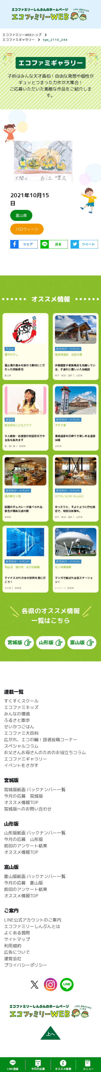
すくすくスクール (21, 701)
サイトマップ (17, 939)
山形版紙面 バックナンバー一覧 (34, 833)
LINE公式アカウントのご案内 (32, 920)
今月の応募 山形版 (23, 839)
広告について (17, 952)
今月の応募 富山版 (23, 883)
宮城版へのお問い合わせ (27, 809)
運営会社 (12, 959)
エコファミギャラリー (18, 39)
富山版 (77, 642)
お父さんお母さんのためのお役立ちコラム (45, 752)
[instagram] (50, 988)
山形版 (46, 642)
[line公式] (67, 988)
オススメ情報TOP (21, 802)
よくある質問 (17, 933)
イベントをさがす (21, 765)
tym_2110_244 (55, 39)
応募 (38, 1069)
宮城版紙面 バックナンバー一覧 (34, 790)
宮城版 (15, 642)
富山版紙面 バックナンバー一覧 (34, 876)
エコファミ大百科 (21, 733)
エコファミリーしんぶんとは (32, 926)
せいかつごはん (19, 727)
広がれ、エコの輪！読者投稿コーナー (40, 740)
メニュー (88, 1069)
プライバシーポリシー (25, 965)
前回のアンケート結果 (25, 846)
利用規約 (12, 946)
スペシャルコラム (21, 746)
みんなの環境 (17, 714)
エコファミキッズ (21, 707)
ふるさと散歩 (17, 720)
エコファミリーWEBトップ (21, 35)
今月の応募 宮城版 (23, 796)
